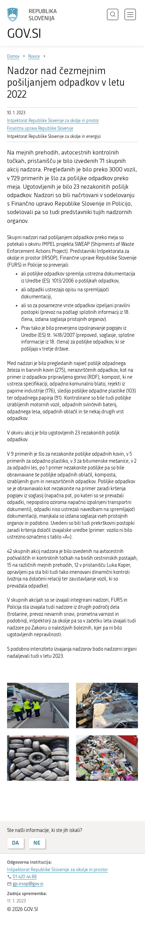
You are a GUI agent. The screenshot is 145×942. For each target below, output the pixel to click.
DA (15, 842)
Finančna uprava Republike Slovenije (40, 128)
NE (36, 842)
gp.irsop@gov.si (28, 883)
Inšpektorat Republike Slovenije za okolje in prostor (53, 120)
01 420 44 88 (25, 876)
